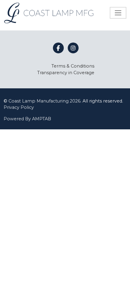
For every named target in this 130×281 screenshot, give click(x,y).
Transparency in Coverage (65, 72)
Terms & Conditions (72, 66)
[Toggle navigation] (118, 13)
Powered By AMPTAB (27, 119)
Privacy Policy (19, 107)
